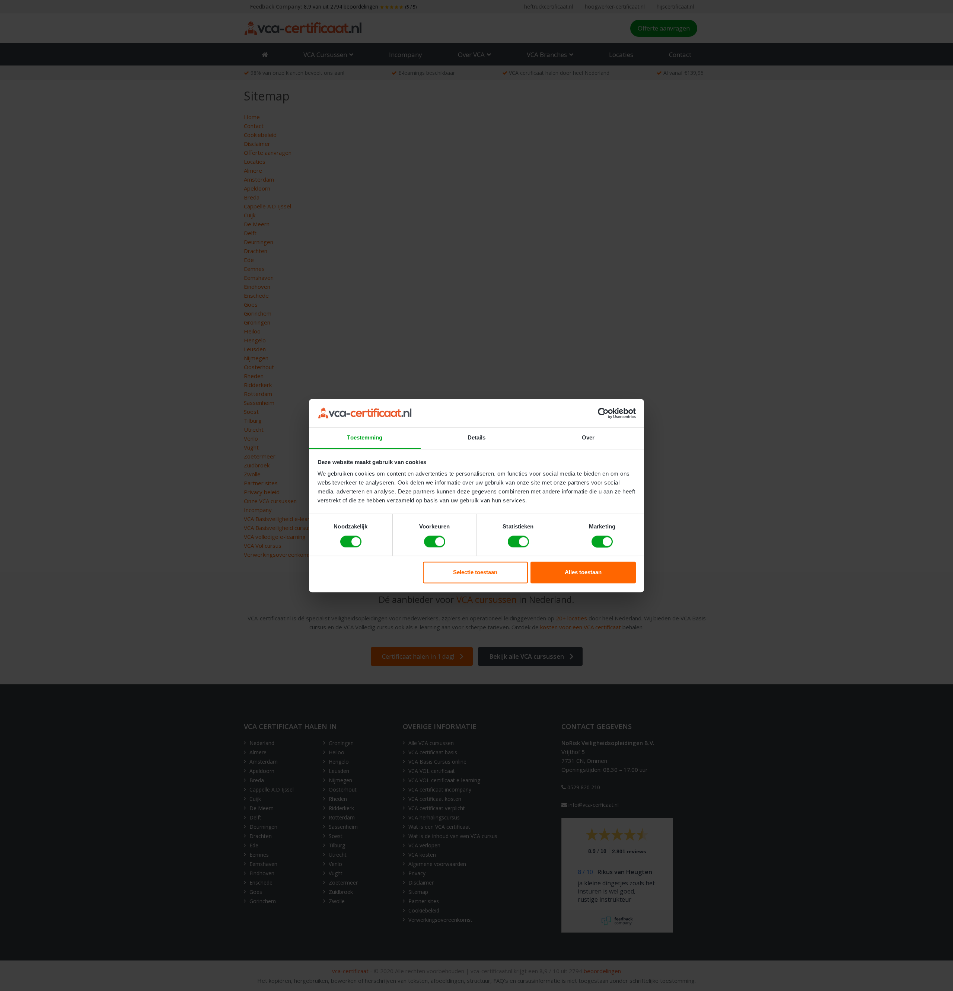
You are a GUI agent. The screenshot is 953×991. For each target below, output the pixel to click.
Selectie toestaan (475, 572)
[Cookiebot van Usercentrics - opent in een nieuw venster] (603, 413)
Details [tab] (477, 438)
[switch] (434, 541)
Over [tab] (588, 438)
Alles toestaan (583, 572)
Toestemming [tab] (364, 438)
